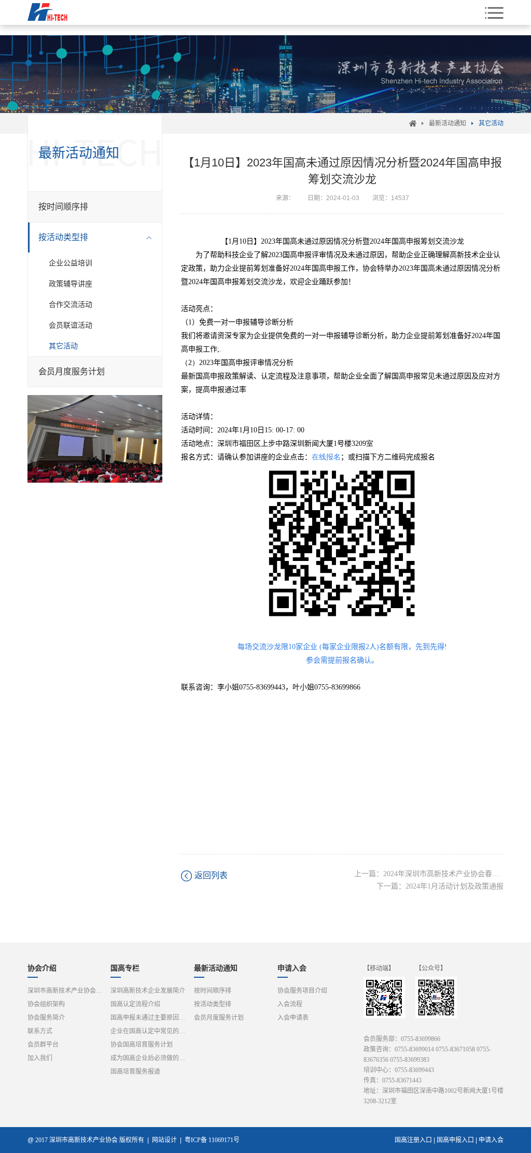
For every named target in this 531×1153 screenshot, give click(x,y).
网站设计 (164, 1140)
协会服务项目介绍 (302, 990)
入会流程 (289, 1004)
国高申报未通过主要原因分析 (150, 1017)
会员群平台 (43, 1044)
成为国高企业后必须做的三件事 (150, 1058)
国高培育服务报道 (135, 1071)
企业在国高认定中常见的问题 (150, 1031)
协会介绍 (42, 968)
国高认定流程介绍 (135, 1004)
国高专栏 (124, 968)
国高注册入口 (413, 1140)
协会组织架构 (46, 1004)
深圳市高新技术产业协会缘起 (67, 990)
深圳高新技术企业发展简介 (147, 990)
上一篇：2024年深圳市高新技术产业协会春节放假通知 (429, 874)
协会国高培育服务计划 (141, 1044)
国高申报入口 (455, 1140)
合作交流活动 (70, 304)
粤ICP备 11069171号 (214, 1140)
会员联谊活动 (70, 325)
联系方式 (39, 1031)
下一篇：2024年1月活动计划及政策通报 (440, 886)
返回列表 (211, 875)
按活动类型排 (63, 237)
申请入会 (291, 968)
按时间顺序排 (63, 206)
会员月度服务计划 (71, 371)
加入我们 (39, 1058)
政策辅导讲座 (70, 283)
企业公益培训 (70, 263)
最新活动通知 (447, 123)
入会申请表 (293, 1017)
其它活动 (491, 123)
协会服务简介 (46, 1017)
